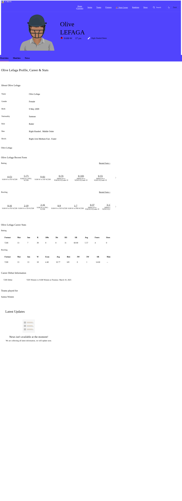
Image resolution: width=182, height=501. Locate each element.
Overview (4, 58)
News (27, 58)
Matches (17, 58)
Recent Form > (104, 163)
